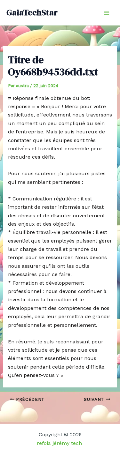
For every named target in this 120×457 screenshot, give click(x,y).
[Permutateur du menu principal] (107, 13)
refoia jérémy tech (60, 443)
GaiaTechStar (32, 12)
